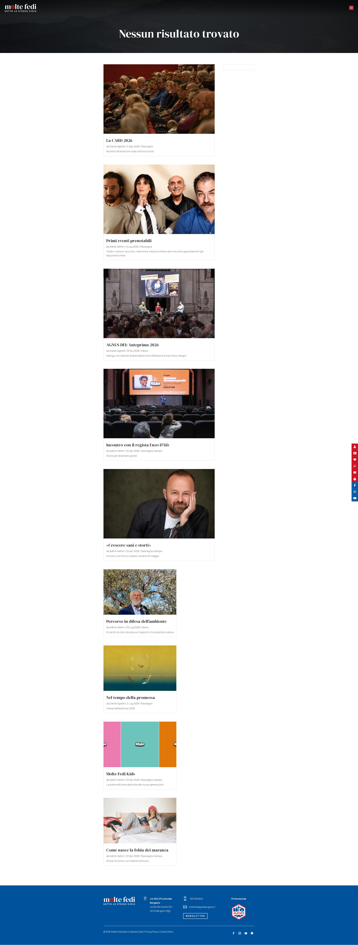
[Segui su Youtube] (245, 933)
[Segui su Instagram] (239, 933)
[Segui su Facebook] (233, 933)
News (145, 350)
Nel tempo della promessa (130, 697)
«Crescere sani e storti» (128, 545)
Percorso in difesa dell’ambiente (136, 621)
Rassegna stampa (151, 451)
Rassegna (147, 146)
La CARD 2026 (119, 140)
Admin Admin (117, 246)
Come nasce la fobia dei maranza (137, 850)
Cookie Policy (166, 931)
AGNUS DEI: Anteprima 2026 (132, 345)
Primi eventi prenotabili (129, 241)
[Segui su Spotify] (252, 933)
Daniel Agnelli (117, 146)
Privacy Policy (151, 931)
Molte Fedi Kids (120, 774)
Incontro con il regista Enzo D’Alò (137, 445)
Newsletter (195, 915)
